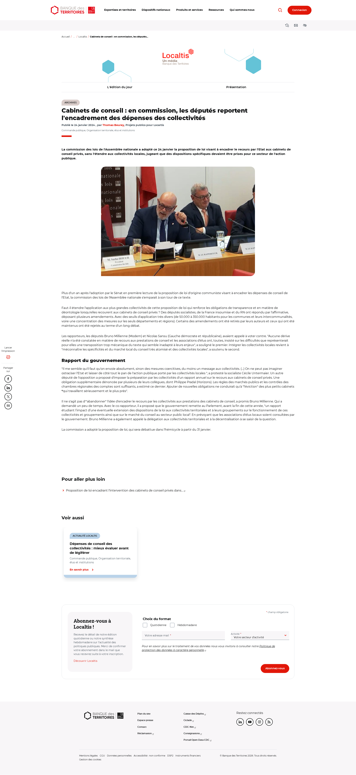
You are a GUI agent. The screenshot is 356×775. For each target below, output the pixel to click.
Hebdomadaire (187, 625)
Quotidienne (158, 625)
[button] (120, 10)
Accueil (66, 36)
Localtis (82, 36)
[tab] (74, 590)
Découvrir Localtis (85, 661)
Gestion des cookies (90, 759)
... (74, 36)
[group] (178, 221)
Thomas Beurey (113, 125)
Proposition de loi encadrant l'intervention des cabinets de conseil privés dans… (124, 490)
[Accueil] (73, 10)
